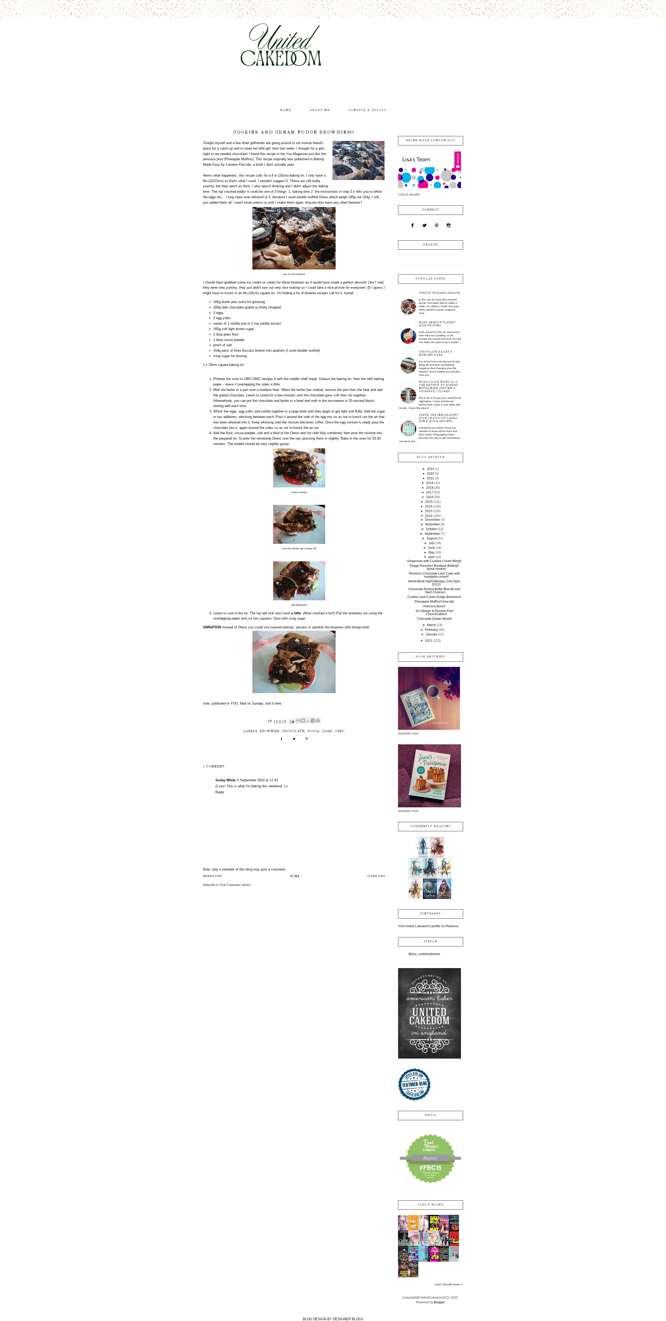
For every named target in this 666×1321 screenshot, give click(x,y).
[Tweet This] (294, 740)
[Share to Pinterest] (318, 720)
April (431, 557)
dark (327, 731)
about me (320, 110)
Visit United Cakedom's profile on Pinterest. (428, 926)
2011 (428, 640)
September (432, 534)
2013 (428, 511)
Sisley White (225, 780)
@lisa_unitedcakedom (424, 954)
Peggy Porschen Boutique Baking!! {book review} (434, 567)
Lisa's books (430, 1204)
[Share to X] (308, 720)
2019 (429, 483)
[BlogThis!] (303, 720)
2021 (430, 478)
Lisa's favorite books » (449, 1284)
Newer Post (212, 876)
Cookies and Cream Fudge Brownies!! (434, 597)
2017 (429, 492)
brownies (269, 731)
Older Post (376, 876)
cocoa (313, 731)
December (432, 519)
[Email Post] (291, 721)
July (431, 543)
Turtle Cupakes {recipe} (439, 293)
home (285, 110)
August (432, 538)
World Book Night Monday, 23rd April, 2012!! (434, 582)
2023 (430, 473)
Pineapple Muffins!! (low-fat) (434, 601)
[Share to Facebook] (313, 720)
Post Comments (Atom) (235, 885)
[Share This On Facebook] (281, 740)
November (432, 524)
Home (294, 876)
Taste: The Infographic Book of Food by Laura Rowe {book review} (438, 418)
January (431, 634)
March (431, 625)
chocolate (293, 731)
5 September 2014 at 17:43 (257, 780)
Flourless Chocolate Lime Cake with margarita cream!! (434, 575)
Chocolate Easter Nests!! (434, 619)
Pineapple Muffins (238, 159)
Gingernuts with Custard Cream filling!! (434, 561)
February (431, 629)
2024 (430, 469)
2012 (428, 516)
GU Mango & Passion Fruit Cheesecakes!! (434, 612)
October (431, 529)
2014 (428, 506)
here (278, 703)
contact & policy (367, 110)
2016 (429, 497)
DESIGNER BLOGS (348, 1319)
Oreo (340, 731)
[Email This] (298, 720)
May (431, 552)
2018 (429, 487)
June (431, 548)
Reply (219, 792)
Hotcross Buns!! (434, 606)
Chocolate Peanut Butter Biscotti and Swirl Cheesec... (434, 590)
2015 (429, 502)
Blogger (439, 1302)
